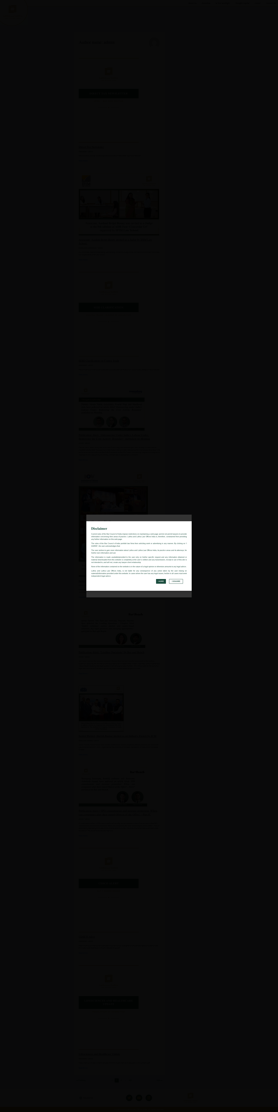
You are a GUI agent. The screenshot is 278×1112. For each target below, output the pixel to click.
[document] (139, 556)
